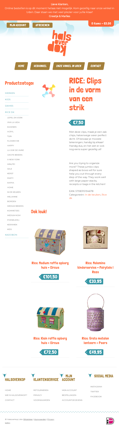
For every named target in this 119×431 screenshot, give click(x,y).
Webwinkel (40, 66)
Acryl (10, 131)
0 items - (101, 23)
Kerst (10, 173)
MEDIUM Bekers (15, 206)
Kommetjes (13, 210)
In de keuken (14, 192)
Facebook (96, 396)
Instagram (96, 386)
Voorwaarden (41, 400)
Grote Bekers (14, 155)
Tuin (9, 136)
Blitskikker (28, 419)
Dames (9, 105)
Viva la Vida (13, 122)
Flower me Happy (13, 143)
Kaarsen (11, 127)
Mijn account (18, 25)
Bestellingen (69, 395)
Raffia (10, 183)
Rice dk (9, 112)
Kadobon (11, 234)
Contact (95, 66)
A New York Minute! (13, 161)
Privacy (37, 395)
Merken (10, 93)
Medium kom (13, 215)
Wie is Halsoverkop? (16, 395)
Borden (11, 201)
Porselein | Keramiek (13, 222)
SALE (9, 169)
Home (21, 66)
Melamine (12, 197)
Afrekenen (42, 25)
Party (10, 178)
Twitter (94, 391)
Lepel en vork (14, 117)
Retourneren (40, 390)
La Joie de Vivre (15, 150)
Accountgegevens (72, 400)
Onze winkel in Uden (69, 66)
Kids (8, 99)
